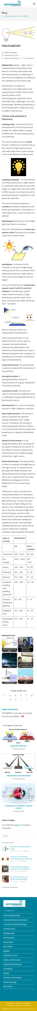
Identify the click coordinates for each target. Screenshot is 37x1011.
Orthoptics (8, 969)
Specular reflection (18, 746)
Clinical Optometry (11, 915)
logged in (18, 825)
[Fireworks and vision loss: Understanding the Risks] (5, 879)
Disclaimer (10, 1005)
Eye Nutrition (8, 938)
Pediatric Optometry (12, 977)
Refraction (8, 986)
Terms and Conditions (23, 1003)
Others (6, 973)
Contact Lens (9, 929)
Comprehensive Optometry (15, 920)
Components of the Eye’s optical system (18, 807)
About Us (18, 1005)
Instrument (8, 942)
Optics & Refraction (12, 58)
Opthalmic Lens (10, 955)
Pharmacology (10, 982)
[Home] (2, 16)
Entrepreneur (9, 933)
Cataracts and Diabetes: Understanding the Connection (21, 858)
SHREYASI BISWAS (11, 53)
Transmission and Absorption (18, 776)
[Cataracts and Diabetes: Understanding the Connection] (5, 858)
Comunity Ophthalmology (15, 924)
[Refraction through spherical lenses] (5, 848)
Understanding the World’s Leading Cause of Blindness (20, 868)
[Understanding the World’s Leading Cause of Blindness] (5, 868)
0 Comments (29, 58)
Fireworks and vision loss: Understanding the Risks (19, 878)
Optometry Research (12, 964)
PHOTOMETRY (24, 16)
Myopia (6, 951)
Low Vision (7, 946)
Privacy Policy (10, 1003)
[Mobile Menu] (34, 4)
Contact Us (26, 1005)
